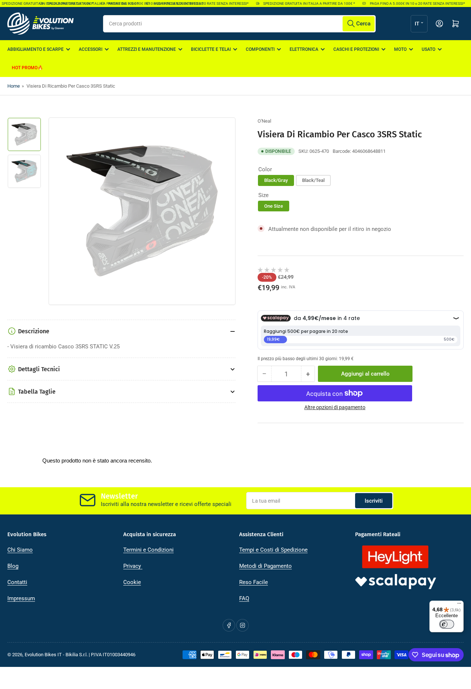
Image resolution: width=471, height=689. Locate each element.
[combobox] (239, 23)
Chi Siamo (20, 549)
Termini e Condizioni (148, 549)
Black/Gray (276, 180)
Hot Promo (25, 67)
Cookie (132, 582)
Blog (12, 566)
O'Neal (264, 121)
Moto (400, 49)
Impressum (21, 598)
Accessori (90, 49)
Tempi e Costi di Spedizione (273, 549)
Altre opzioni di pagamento (334, 407)
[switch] (446, 624)
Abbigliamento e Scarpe (35, 49)
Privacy (132, 566)
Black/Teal (313, 180)
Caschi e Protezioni (356, 49)
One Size (273, 206)
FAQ (244, 598)
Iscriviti (374, 501)
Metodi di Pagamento (265, 566)
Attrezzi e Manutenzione (146, 49)
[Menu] (459, 605)
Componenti (260, 49)
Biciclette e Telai (211, 49)
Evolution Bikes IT (43, 654)
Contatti (17, 582)
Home (13, 86)
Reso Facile (253, 582)
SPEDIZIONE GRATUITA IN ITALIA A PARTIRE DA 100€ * (88, 3)
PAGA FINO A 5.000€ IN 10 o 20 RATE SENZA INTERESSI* (196, 3)
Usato (428, 49)
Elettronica (304, 49)
